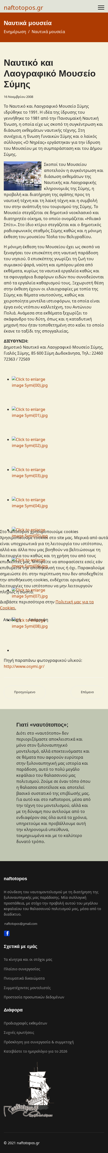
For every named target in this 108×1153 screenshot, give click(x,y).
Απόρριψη (38, 619)
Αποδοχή (12, 619)
